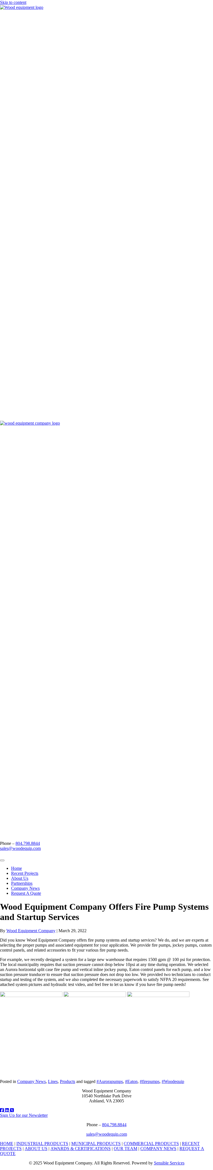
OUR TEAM (125, 1148)
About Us (19, 878)
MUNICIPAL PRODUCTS (96, 1143)
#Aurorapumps (110, 1081)
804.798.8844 (28, 843)
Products (67, 1081)
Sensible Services (169, 1163)
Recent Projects (24, 873)
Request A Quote (26, 893)
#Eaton (131, 1081)
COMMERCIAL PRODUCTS (151, 1143)
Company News (25, 888)
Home (16, 868)
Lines (53, 1081)
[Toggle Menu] (2, 860)
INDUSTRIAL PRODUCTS (42, 1143)
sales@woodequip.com (20, 848)
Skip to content (13, 2)
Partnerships (21, 883)
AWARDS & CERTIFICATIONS (80, 1148)
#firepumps (149, 1081)
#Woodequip (173, 1081)
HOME (6, 1143)
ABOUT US (36, 1148)
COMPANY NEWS (158, 1148)
